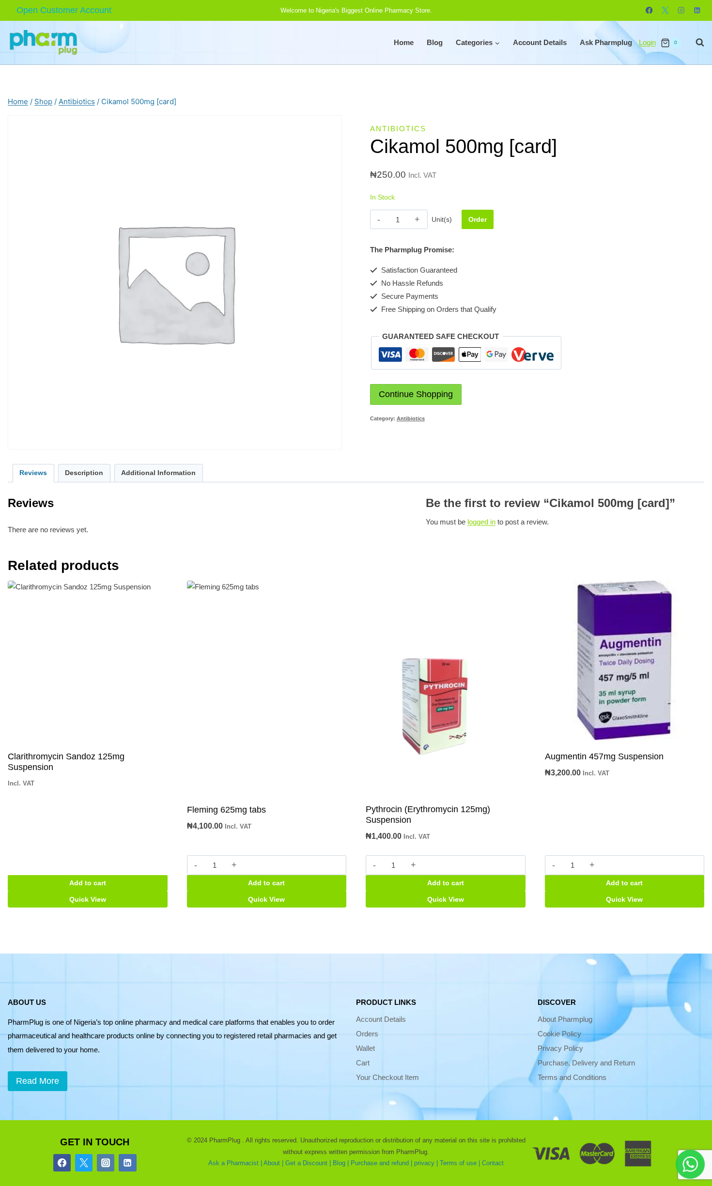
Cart (363, 1063)
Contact (493, 1163)
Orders (367, 1034)
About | (273, 1163)
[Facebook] (649, 10)
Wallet (365, 1048)
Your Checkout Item (387, 1077)
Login (647, 42)
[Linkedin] (697, 10)
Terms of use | (460, 1163)
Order (477, 219)
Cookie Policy (559, 1034)
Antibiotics (398, 128)
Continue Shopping (416, 394)
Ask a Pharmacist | (235, 1163)
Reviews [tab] (33, 473)
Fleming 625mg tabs (226, 810)
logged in (481, 522)
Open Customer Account (63, 10)
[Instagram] (681, 10)
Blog (435, 42)
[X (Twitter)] (84, 1162)
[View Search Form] (695, 42)
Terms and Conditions (572, 1077)
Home (404, 42)
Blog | (341, 1163)
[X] (665, 10)
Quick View (87, 899)
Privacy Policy (560, 1048)
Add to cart (87, 883)
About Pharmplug (565, 1019)
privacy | (426, 1163)
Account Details (540, 42)
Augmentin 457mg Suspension (604, 756)
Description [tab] (84, 473)
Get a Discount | (308, 1163)
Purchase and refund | (381, 1163)
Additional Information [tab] (158, 473)
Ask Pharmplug (606, 42)
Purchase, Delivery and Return (586, 1063)
